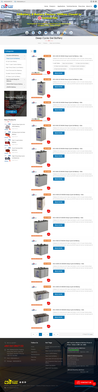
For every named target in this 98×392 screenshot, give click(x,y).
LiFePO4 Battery (11, 87)
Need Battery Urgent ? (15, 97)
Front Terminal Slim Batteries (14, 70)
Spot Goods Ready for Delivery (13, 80)
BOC (87, 365)
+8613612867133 (8, 1)
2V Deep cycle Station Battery (61, 66)
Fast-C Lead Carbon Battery (17, 141)
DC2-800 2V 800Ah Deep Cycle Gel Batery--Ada (67, 171)
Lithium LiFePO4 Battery (51, 353)
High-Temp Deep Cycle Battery (14, 67)
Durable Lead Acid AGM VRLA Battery (52, 347)
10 (54, 334)
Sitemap (53, 385)
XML (57, 385)
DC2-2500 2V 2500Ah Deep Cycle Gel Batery (66, 286)
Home (46, 6)
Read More (14, 128)
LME (87, 371)
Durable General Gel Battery (13, 73)
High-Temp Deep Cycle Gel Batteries (18, 157)
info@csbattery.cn (21, 1)
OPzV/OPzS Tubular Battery (15, 84)
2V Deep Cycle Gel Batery (13, 76)
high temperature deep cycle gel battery (53, 362)
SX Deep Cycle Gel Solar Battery (18, 133)
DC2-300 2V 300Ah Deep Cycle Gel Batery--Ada (67, 79)
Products (52, 6)
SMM (87, 352)
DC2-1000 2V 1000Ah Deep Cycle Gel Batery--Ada (68, 194)
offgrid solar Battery (50, 365)
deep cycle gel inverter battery (53, 350)
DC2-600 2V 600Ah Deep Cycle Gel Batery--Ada (67, 148)
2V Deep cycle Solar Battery (82, 63)
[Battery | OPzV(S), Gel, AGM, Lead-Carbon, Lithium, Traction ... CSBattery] (7, 6)
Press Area (81, 6)
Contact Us (11, 112)
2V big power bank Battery (60, 68)
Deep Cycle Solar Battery (51, 368)
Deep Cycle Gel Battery (55, 43)
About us (89, 6)
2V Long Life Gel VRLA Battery (76, 68)
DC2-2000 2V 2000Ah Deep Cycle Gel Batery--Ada (68, 263)
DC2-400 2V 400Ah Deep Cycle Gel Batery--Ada (67, 102)
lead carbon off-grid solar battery (54, 358)
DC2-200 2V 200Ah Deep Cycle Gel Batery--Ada (67, 56)
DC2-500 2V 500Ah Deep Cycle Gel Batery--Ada (67, 125)
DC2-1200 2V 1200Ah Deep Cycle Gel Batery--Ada (68, 217)
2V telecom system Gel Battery (78, 66)
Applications (61, 6)
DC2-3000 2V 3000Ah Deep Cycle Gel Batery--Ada (68, 310)
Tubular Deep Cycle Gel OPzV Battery (18, 125)
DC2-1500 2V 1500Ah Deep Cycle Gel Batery (66, 240)
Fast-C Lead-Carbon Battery (13, 64)
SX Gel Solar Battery (11, 61)
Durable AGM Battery (13, 55)
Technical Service (72, 6)
